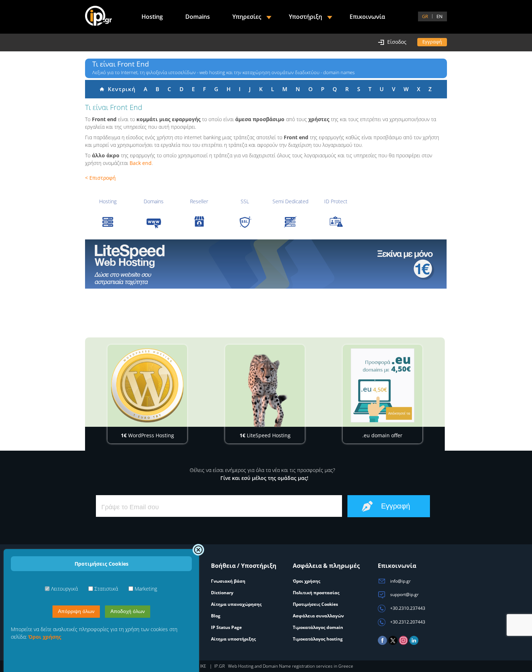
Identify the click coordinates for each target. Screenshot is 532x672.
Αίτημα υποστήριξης (233, 639)
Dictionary (222, 593)
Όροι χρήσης (306, 581)
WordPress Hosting (147, 435)
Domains (154, 201)
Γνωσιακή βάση (228, 581)
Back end (141, 163)
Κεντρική (120, 89)
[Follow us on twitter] (392, 643)
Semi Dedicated (290, 201)
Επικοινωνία (367, 17)
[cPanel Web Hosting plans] (266, 264)
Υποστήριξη (305, 17)
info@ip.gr (400, 581)
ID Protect (335, 201)
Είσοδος (396, 41)
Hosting (108, 201)
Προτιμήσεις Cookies (315, 604)
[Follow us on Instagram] (403, 643)
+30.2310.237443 (407, 608)
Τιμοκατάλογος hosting (318, 639)
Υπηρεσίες (246, 17)
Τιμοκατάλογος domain (318, 627)
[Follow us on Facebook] (382, 643)
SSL (245, 201)
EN (439, 16)
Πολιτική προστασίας (316, 593)
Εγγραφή (432, 41)
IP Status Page (226, 627)
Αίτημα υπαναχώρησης (236, 604)
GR (425, 16)
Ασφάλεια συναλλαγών (318, 616)
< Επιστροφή (100, 177)
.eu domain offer (382, 435)
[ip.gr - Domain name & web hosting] (98, 16)
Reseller (199, 201)
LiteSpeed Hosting (265, 435)
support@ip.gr (404, 594)
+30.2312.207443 (407, 622)
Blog (215, 616)
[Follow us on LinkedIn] (413, 643)
